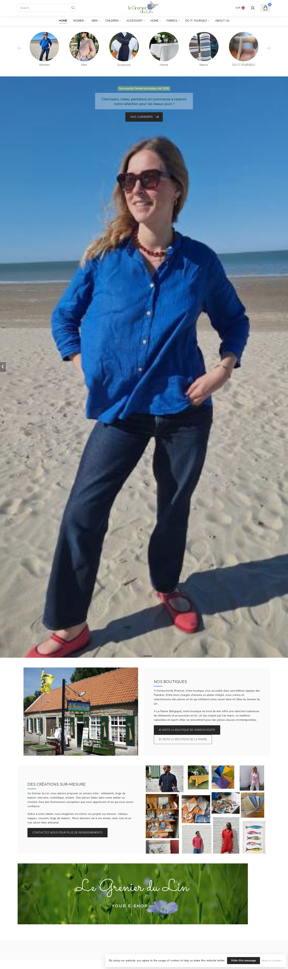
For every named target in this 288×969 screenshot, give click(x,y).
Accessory (134, 21)
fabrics (172, 21)
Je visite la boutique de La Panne (183, 739)
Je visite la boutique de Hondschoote (187, 730)
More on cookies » (272, 960)
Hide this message (243, 960)
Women (78, 21)
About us (222, 21)
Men (94, 21)
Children (111, 21)
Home (63, 21)
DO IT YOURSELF (196, 21)
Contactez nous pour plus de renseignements (67, 832)
